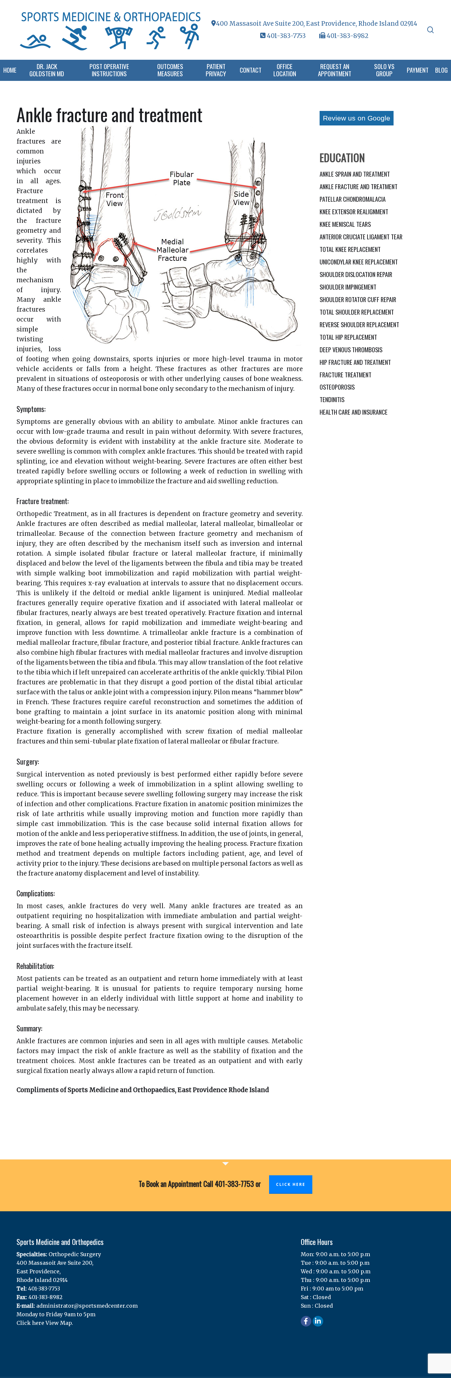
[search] (430, 29)
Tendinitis (332, 399)
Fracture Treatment (345, 374)
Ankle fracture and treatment (359, 186)
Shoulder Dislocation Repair (356, 274)
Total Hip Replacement (348, 336)
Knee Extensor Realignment (354, 211)
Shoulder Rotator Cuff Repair (358, 299)
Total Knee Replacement (350, 249)
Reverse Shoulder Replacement (359, 324)
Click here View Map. (45, 1323)
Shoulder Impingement (348, 286)
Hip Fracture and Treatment (355, 362)
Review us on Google (356, 118)
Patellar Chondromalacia (353, 198)
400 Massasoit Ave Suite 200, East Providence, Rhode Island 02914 (316, 23)
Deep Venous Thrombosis (351, 349)
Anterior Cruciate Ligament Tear (361, 236)
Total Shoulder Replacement (357, 311)
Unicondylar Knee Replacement (359, 261)
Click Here (290, 1184)
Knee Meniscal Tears (345, 224)
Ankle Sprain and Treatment (355, 173)
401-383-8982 (346, 36)
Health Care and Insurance (354, 411)
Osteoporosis (337, 386)
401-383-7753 (286, 36)
